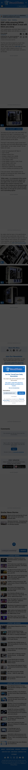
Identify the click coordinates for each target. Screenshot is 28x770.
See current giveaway (14, 388)
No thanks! (14, 396)
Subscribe (21, 393)
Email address (6, 390)
